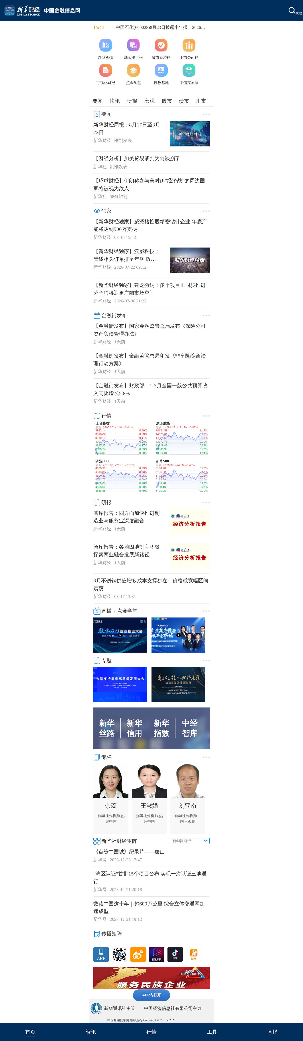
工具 (212, 1032)
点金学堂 (127, 611)
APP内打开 (151, 995)
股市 (167, 101)
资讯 (91, 1032)
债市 (184, 101)
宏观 (149, 101)
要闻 (97, 101)
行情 (151, 1032)
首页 (30, 1032)
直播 (273, 1032)
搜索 (299, 13)
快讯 (115, 101)
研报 (132, 101)
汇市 (201, 101)
